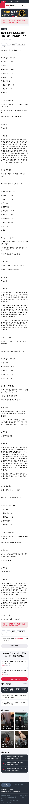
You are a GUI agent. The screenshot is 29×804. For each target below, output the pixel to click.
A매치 (4, 29)
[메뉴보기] (26, 5)
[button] (13, 16)
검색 (23, 5)
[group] (14, 13)
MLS (13, 44)
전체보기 (25, 683)
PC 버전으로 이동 (20, 785)
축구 (3, 44)
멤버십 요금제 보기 (14, 679)
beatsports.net (19, 638)
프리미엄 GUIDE (21, 44)
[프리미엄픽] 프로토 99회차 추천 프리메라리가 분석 (17, 1)
